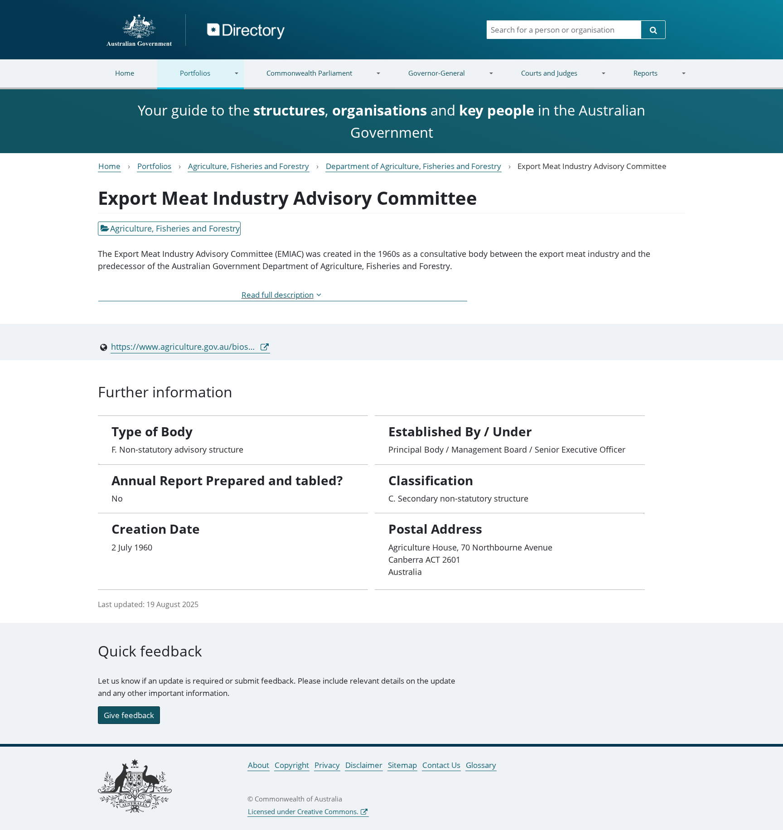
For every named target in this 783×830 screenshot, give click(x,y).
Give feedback (129, 715)
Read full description (278, 295)
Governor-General (425, 78)
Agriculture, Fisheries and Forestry (248, 166)
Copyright (292, 765)
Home (124, 72)
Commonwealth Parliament (298, 78)
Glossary (481, 765)
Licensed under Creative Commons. (303, 811)
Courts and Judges (537, 78)
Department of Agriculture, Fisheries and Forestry (413, 166)
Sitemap (402, 765)
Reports (633, 78)
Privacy (327, 765)
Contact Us (441, 765)
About (258, 765)
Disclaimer (363, 765)
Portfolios (183, 78)
